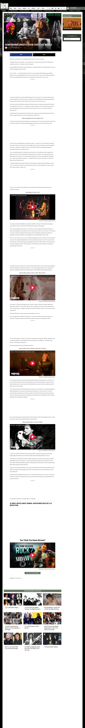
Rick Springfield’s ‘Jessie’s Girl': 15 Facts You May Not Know (52, 608)
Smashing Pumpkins (19, 462)
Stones (31, 345)
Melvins (23, 223)
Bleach (38, 269)
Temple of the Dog (25, 308)
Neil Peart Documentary (24, 10)
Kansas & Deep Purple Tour (36, 10)
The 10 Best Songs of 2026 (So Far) (32, 627)
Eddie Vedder (27, 340)
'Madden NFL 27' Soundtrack (74, 10)
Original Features (18, 578)
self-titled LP (33, 308)
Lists (38, 8)
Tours (43, 8)
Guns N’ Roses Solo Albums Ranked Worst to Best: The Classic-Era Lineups (51, 628)
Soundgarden (29, 234)
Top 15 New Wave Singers (13, 10)
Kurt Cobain (46, 467)
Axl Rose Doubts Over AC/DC (61, 10)
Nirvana (50, 269)
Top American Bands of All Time (71, 28)
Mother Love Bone (23, 458)
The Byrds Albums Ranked (51, 647)
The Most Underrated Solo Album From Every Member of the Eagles (12, 628)
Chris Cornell (26, 115)
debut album (12, 460)
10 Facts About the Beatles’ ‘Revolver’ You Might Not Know (32, 608)
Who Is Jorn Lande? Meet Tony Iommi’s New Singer (11, 647)
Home (11, 8)
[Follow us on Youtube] (58, 8)
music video (17, 338)
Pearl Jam (12, 230)
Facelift (16, 306)
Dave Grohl (47, 389)
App (29, 8)
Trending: (4, 10)
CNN (35, 115)
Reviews (24, 8)
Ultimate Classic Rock (49, 220)
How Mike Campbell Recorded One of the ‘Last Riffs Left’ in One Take (32, 648)
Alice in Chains (43, 304)
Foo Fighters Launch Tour (49, 10)
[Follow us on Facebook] (61, 8)
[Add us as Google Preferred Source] (52, 8)
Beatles (26, 345)
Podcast (33, 8)
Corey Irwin (9, 47)
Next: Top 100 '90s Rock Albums (32, 573)
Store (19, 8)
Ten (20, 316)
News (15, 8)
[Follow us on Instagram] (55, 8)
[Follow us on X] (64, 8)
